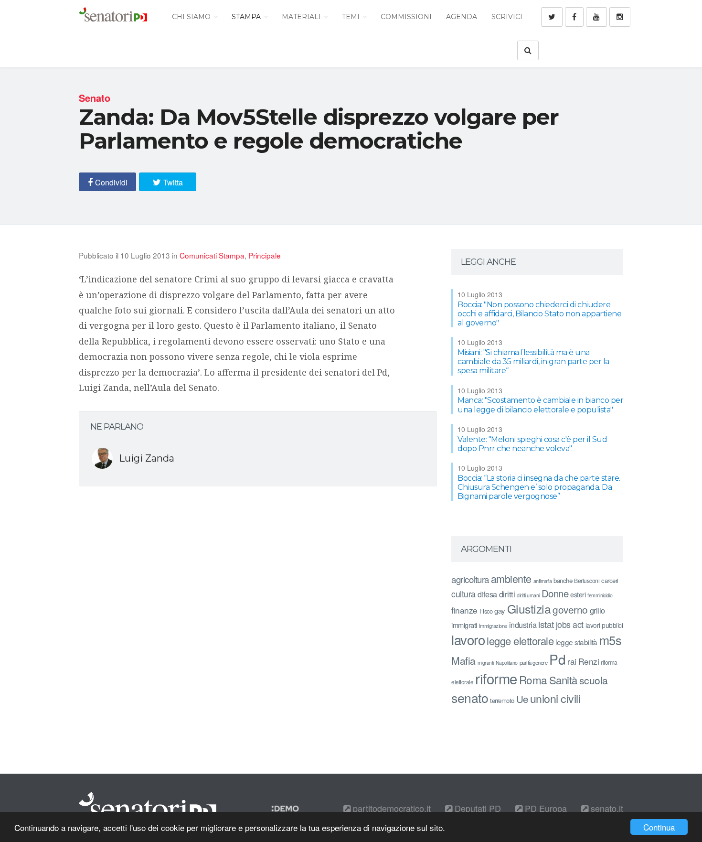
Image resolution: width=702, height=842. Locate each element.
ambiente (511, 578)
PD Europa (544, 808)
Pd (557, 659)
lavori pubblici (604, 625)
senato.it (605, 808)
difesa (487, 594)
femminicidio (599, 595)
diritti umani (528, 595)
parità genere (534, 662)
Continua (659, 827)
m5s (610, 639)
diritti (507, 594)
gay (499, 610)
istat (546, 623)
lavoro (468, 639)
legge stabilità (576, 642)
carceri (609, 580)
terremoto (502, 700)
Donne (555, 593)
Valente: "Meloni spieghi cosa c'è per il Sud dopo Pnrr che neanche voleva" (532, 444)
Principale (264, 255)
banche (562, 580)
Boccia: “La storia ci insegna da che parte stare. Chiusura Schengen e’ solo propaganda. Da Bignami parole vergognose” (538, 487)
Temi (352, 16)
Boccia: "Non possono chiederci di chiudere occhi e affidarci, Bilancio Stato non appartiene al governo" (539, 313)
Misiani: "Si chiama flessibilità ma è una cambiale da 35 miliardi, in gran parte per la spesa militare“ (533, 361)
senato (469, 697)
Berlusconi (586, 580)
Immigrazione (493, 625)
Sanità (563, 679)
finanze (464, 610)
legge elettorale (520, 640)
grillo (597, 610)
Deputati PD (476, 808)
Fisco (486, 610)
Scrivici (506, 16)
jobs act (570, 624)
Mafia (463, 660)
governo (570, 609)
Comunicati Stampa (212, 255)
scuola (593, 680)
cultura (463, 594)
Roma (533, 679)
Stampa (247, 16)
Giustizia (529, 608)
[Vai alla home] (113, 16)
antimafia (542, 580)
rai (571, 661)
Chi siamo (192, 16)
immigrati (464, 625)
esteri (577, 594)
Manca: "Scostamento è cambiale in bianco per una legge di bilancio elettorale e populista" (540, 405)
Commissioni (406, 16)
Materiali (302, 16)
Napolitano (507, 662)
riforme (496, 678)
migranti (486, 662)
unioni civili (555, 698)
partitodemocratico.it (391, 808)
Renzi (588, 661)
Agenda (461, 16)
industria (523, 624)
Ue (522, 698)
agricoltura (470, 578)
